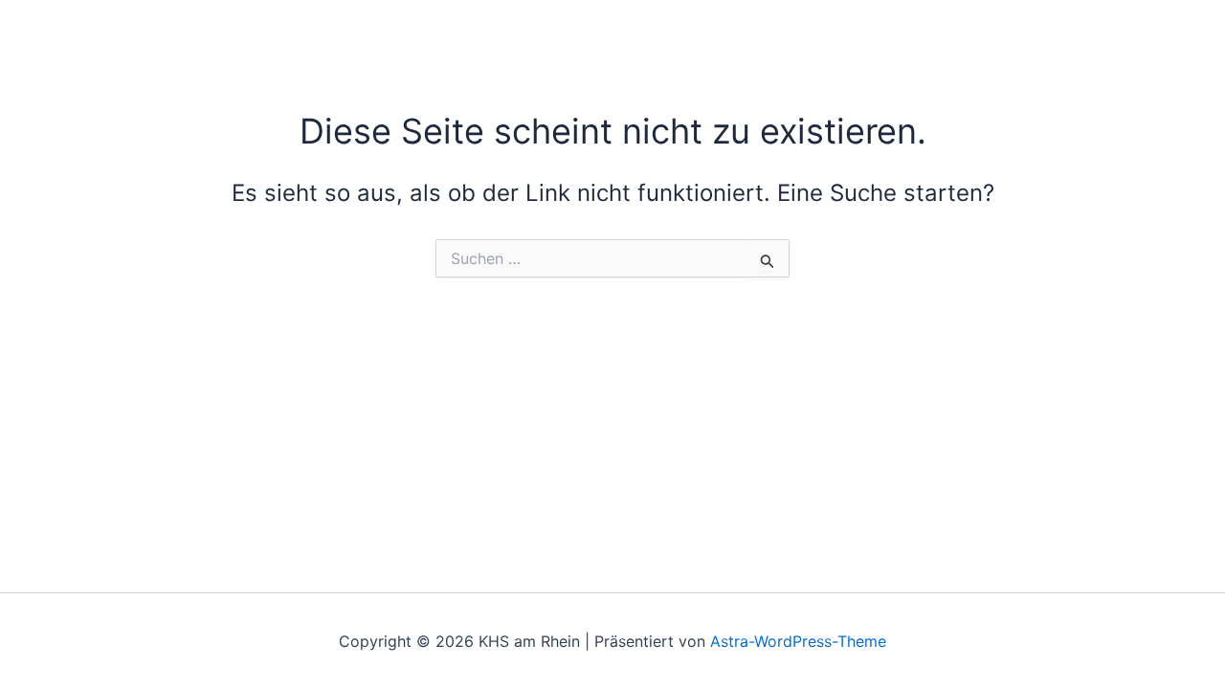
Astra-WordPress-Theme (798, 641)
